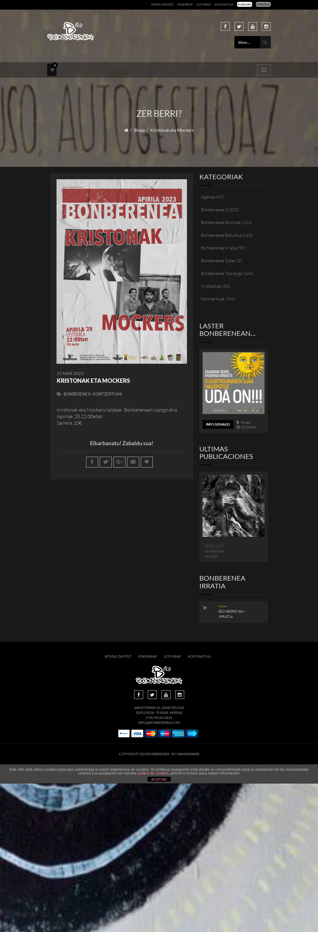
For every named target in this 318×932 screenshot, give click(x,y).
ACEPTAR (159, 779)
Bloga (139, 130)
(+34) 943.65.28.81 (159, 717)
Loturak (204, 4)
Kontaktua (224, 4)
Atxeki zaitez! (162, 4)
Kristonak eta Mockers (93, 380)
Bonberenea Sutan (218, 260)
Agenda (208, 196)
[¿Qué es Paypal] (124, 733)
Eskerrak (185, 4)
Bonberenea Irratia (219, 247)
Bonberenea (77, 393)
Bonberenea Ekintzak (221, 222)
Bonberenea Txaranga (221, 273)
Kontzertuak (107, 393)
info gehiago (218, 424)
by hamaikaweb (185, 754)
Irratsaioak (211, 286)
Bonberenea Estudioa (221, 235)
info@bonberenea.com (159, 722)
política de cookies (153, 773)
